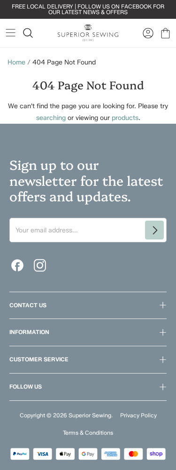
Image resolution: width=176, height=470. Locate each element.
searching (51, 118)
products (125, 118)
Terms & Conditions (88, 432)
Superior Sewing (90, 415)
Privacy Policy (138, 415)
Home (16, 62)
